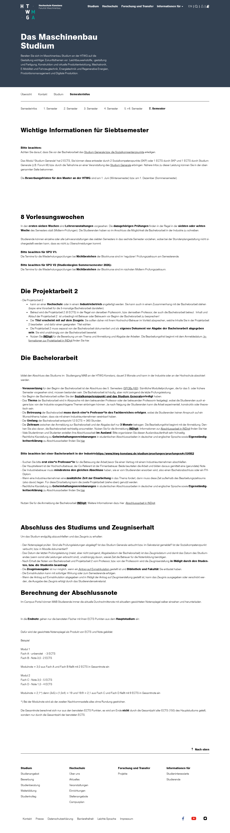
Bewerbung (27, 779)
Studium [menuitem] (93, 6)
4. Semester (111, 108)
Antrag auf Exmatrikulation (94, 569)
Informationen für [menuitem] (169, 6)
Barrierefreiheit (85, 818)
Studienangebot (30, 773)
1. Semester (51, 108)
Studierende (173, 779)
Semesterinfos (80, 94)
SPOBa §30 (131, 388)
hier (83, 440)
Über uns (74, 773)
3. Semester (91, 108)
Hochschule (77, 768)
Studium (59, 94)
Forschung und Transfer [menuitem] (137, 6)
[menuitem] (207, 6)
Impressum (126, 818)
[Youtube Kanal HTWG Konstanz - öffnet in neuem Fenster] (195, 819)
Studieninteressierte (178, 773)
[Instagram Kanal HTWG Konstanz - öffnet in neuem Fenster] (206, 819)
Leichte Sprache (106, 818)
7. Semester (157, 108)
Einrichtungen (77, 790)
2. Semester (71, 108)
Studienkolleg (28, 796)
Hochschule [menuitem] (110, 6)
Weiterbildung (28, 790)
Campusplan (76, 802)
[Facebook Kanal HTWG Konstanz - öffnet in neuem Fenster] (183, 819)
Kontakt (43, 94)
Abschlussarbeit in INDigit (175, 428)
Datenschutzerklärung (60, 818)
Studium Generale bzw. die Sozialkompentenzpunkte (114, 152)
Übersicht (26, 94)
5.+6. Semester (133, 108)
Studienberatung (30, 785)
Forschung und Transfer (134, 768)
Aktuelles (74, 779)
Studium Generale (120, 165)
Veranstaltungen (78, 785)
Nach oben (202, 749)
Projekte (122, 773)
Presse (40, 818)
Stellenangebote (78, 796)
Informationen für (178, 768)
